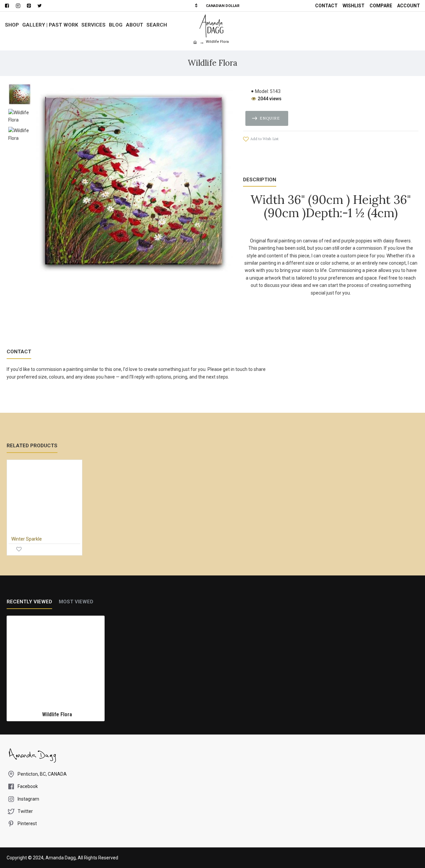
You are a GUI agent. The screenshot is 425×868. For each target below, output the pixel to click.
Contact (19, 352)
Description (259, 180)
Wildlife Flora (57, 714)
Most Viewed (76, 602)
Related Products (32, 446)
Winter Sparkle (26, 539)
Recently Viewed (29, 602)
